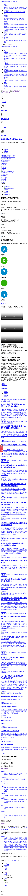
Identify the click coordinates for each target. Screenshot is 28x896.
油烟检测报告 (14, 27)
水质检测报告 (7, 27)
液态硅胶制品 (8, 839)
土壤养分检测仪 (18, 844)
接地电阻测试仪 (20, 846)
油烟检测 (23, 8)
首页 (5, 4)
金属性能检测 (13, 18)
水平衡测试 (7, 10)
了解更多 (3, 383)
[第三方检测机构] (5, 91)
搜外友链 (6, 850)
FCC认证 (3, 166)
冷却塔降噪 (9, 841)
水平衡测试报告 (21, 12)
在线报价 (9, 44)
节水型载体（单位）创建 (10, 12)
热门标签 (11, 827)
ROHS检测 (3, 179)
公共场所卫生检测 (5, 160)
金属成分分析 (20, 18)
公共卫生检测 (12, 7)
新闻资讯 (4, 389)
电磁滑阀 (6, 838)
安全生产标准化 (23, 24)
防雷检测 (19, 838)
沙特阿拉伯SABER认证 (7, 172)
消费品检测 (7, 18)
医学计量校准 (13, 847)
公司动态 (21, 34)
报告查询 (6, 37)
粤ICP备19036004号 (10, 860)
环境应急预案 (14, 24)
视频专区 (16, 40)
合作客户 (21, 40)
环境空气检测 (12, 8)
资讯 (5, 32)
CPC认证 (3, 182)
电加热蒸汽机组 (11, 846)
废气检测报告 (15, 29)
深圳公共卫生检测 (8, 849)
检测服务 (6, 5)
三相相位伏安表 (17, 841)
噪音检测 (18, 8)
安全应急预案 (7, 24)
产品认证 (6, 13)
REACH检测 (4, 176)
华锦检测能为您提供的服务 (11, 139)
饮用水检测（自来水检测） (8, 157)
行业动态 (16, 34)
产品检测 (6, 16)
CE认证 (3, 169)
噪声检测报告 (22, 27)
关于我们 (6, 38)
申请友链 (3, 836)
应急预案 (6, 23)
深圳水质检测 (17, 849)
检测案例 (6, 26)
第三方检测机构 (9, 844)
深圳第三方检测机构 (18, 839)
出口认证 (6, 15)
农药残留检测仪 (17, 842)
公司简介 (6, 40)
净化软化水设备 (13, 838)
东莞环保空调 (8, 842)
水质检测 (6, 7)
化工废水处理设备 (22, 847)
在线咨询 (3, 823)
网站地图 (16, 827)
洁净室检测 (19, 7)
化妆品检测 (12, 20)
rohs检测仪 (24, 849)
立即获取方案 (4, 768)
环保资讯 (6, 34)
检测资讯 (11, 34)
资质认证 (11, 40)
